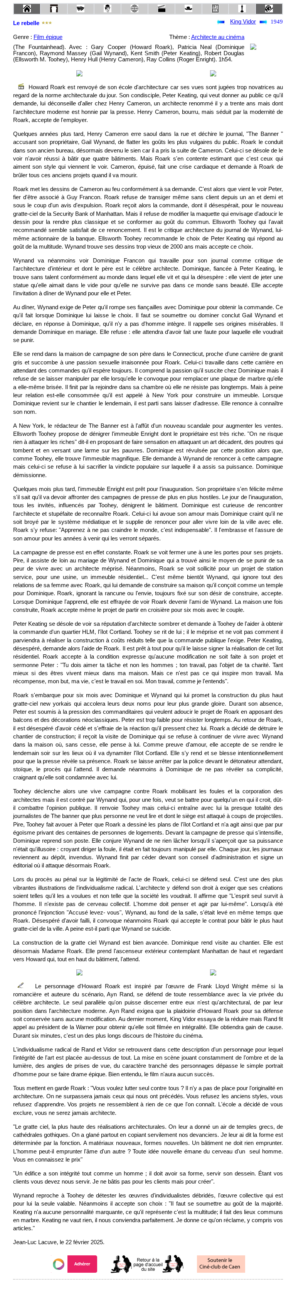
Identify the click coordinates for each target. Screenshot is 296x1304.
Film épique (48, 37)
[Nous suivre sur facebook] (133, 1290)
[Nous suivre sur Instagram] (162, 1290)
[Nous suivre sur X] (148, 1290)
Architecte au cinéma (217, 37)
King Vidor (243, 22)
